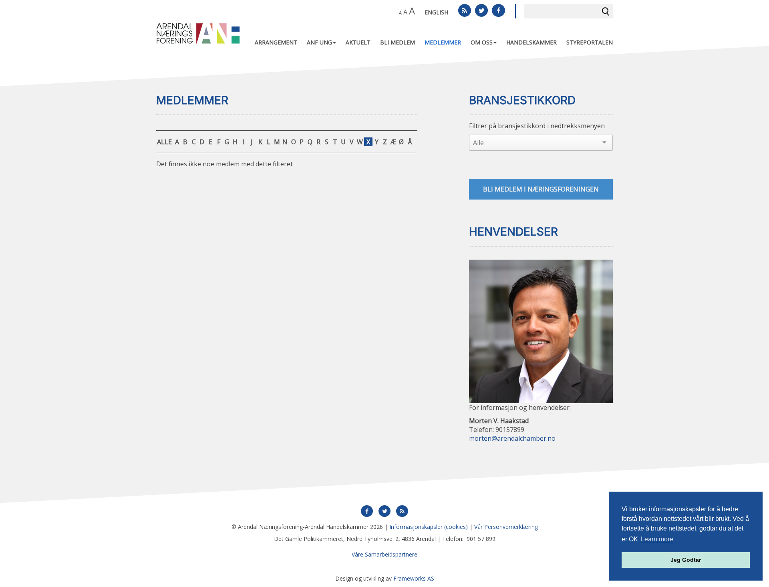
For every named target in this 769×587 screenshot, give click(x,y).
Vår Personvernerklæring (506, 527)
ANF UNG (319, 42)
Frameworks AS (413, 578)
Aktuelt (358, 42)
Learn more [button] (657, 539)
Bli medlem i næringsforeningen (541, 189)
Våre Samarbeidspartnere (384, 554)
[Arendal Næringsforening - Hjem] (198, 33)
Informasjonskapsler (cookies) (428, 527)
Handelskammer (531, 42)
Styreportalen (589, 42)
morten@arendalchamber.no (512, 438)
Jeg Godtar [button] (685, 560)
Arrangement (276, 42)
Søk (605, 11)
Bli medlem (397, 42)
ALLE (164, 141)
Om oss (482, 42)
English (436, 12)
